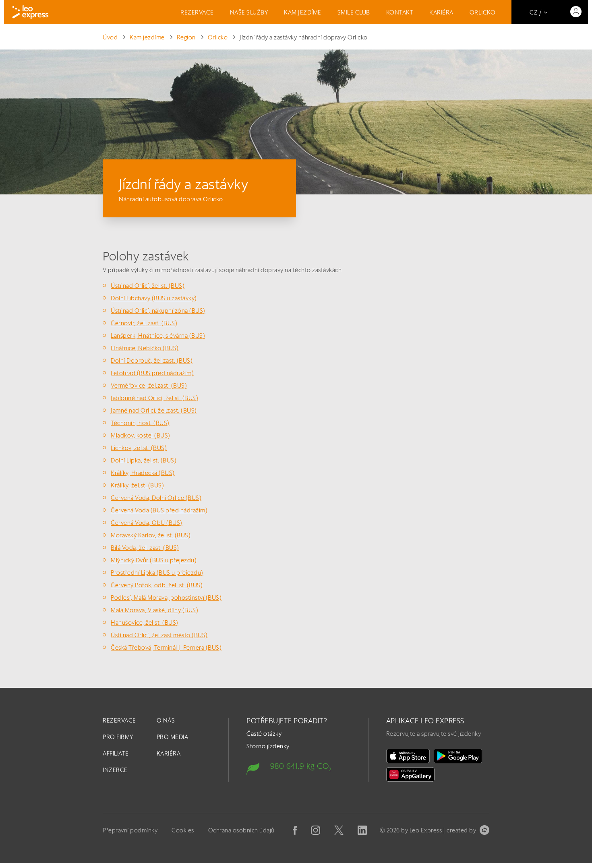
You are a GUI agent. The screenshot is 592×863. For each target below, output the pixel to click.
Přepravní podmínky (130, 830)
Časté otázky (264, 733)
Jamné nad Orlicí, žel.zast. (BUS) (154, 410)
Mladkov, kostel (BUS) (140, 435)
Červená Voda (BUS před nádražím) (159, 510)
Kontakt (400, 12)
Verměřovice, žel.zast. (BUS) (149, 385)
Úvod (110, 37)
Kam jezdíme (302, 12)
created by (461, 830)
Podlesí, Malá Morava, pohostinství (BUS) (166, 597)
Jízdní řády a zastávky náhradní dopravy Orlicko (304, 37)
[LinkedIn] (362, 830)
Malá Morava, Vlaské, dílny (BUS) (154, 610)
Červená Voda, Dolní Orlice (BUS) (156, 498)
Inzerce (115, 770)
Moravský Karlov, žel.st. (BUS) (150, 535)
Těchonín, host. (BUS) (140, 423)
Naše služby (249, 12)
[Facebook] (295, 830)
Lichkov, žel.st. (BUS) (139, 448)
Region (186, 37)
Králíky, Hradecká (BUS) (143, 473)
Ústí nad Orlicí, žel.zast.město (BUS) (159, 635)
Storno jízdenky (268, 746)
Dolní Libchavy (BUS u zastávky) (154, 298)
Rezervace (197, 12)
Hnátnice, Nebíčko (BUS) (145, 348)
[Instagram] (315, 830)
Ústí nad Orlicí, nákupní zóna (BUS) (158, 310)
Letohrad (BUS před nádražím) (152, 373)
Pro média (172, 737)
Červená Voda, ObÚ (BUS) (146, 522)
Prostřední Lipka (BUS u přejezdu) (157, 572)
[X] (339, 830)
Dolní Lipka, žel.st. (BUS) (143, 460)
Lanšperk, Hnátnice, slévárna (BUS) (158, 335)
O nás (166, 720)
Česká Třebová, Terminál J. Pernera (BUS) (166, 647)
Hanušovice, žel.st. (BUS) (144, 622)
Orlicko (483, 12)
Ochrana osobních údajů (241, 830)
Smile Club (353, 12)
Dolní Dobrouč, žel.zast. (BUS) (152, 360)
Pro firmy (118, 737)
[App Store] (408, 756)
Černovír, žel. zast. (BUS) (144, 323)
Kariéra (441, 12)
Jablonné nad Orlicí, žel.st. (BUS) (154, 398)
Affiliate (116, 753)
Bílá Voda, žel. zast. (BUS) (145, 547)
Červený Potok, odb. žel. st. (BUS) (157, 585)
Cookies (183, 830)
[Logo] (30, 12)
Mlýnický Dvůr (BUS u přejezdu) (154, 560)
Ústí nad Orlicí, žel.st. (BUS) (147, 285)
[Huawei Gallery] (410, 774)
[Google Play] (458, 756)
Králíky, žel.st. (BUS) (137, 485)
